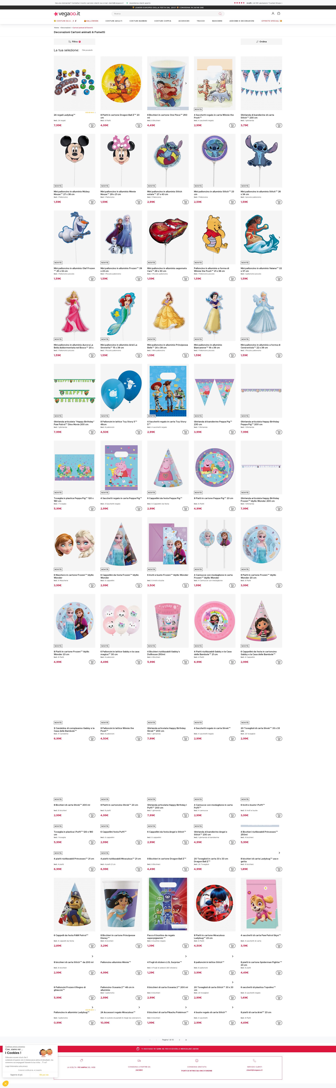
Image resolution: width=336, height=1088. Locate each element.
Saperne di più (16, 1075)
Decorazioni (66, 27)
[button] (273, 13)
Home (56, 27)
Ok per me (44, 1075)
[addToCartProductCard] (92, 125)
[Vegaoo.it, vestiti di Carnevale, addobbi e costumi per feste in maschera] (67, 13)
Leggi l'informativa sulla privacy (16, 1066)
